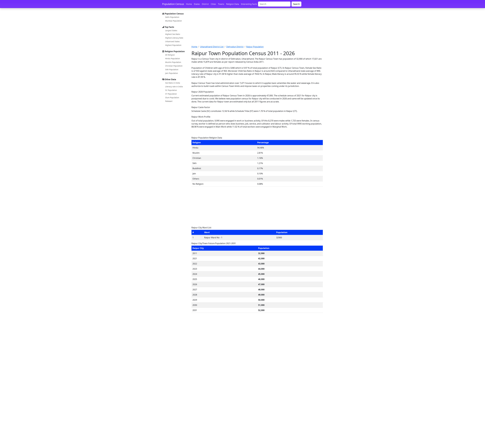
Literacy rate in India (174, 86)
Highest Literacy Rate (174, 38)
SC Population (171, 90)
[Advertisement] (257, 28)
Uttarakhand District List (212, 46)
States (197, 4)
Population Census (173, 4)
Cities (213, 4)
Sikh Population (171, 69)
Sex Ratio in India (172, 83)
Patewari (169, 101)
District (205, 4)
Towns (221, 4)
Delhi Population (172, 17)
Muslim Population (173, 62)
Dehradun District (235, 46)
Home (189, 4)
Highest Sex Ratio (172, 34)
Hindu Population (172, 58)
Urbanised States (172, 41)
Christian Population (174, 66)
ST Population (171, 94)
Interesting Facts (249, 4)
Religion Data (232, 4)
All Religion (170, 55)
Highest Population (173, 45)
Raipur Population (255, 46)
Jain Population (171, 73)
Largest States (171, 30)
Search (296, 4)
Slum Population (172, 97)
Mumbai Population (173, 21)
